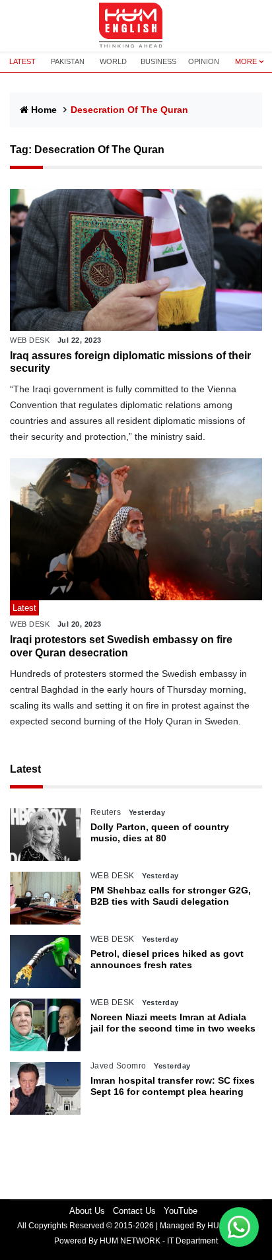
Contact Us (134, 1211)
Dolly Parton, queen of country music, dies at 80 (159, 832)
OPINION (203, 61)
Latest (25, 769)
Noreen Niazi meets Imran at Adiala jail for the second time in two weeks (172, 1022)
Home (43, 109)
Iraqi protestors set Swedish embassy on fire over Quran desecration (121, 646)
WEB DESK (30, 340)
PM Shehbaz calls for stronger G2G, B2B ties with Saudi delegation (170, 896)
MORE (246, 61)
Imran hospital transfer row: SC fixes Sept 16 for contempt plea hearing (172, 1086)
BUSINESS (158, 61)
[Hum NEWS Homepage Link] (136, 26)
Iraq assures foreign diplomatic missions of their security (130, 362)
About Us (87, 1211)
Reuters (105, 812)
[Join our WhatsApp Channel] (239, 1227)
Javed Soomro (118, 1065)
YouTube (180, 1211)
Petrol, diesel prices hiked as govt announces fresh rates (167, 959)
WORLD (113, 61)
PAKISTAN (68, 61)
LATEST (22, 61)
